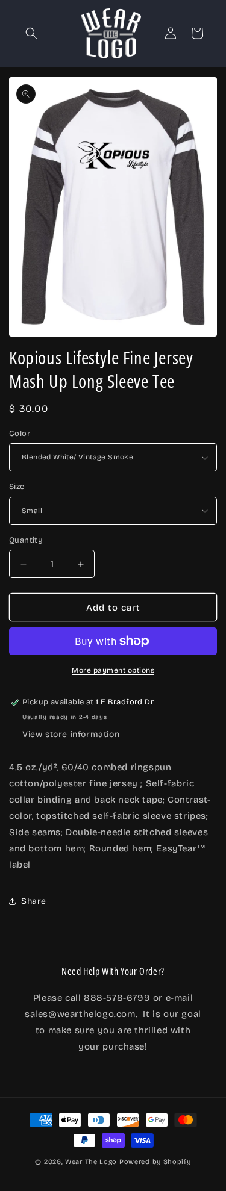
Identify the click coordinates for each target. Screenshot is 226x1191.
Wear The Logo (91, 1162)
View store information (70, 734)
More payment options (113, 670)
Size (17, 486)
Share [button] (33, 901)
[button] (31, 33)
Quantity (26, 540)
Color (19, 433)
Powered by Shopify (155, 1162)
